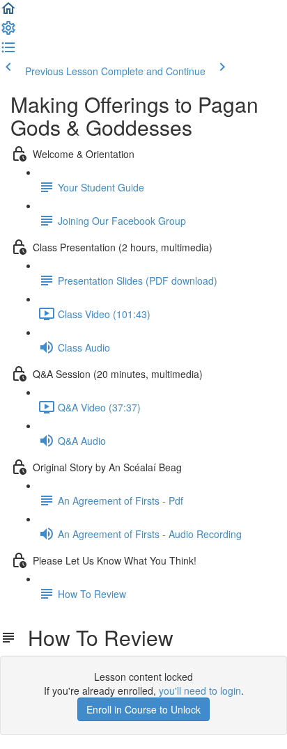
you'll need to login (200, 690)
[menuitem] (8, 32)
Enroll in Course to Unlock (143, 709)
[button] (8, 12)
